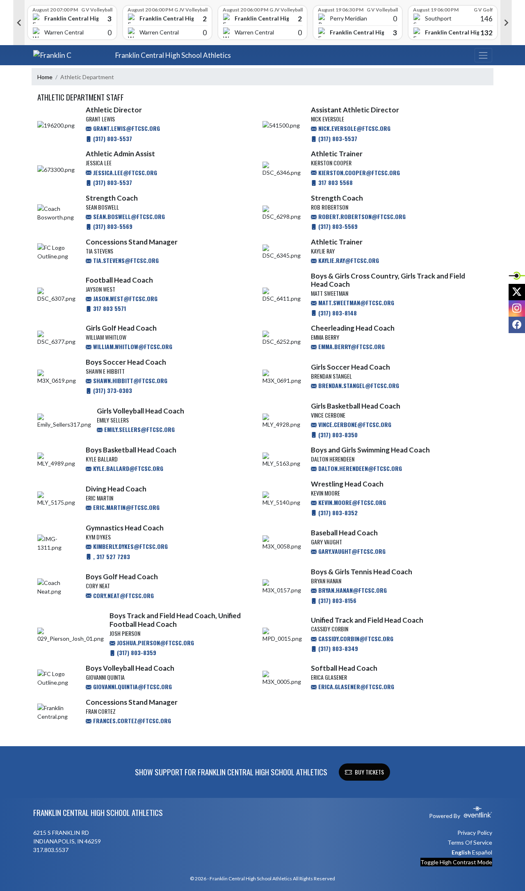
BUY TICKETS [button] (369, 772)
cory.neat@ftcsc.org (122, 595)
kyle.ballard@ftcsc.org (127, 468)
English (461, 852)
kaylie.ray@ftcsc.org (348, 260)
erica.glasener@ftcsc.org (355, 686)
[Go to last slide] (19, 22)
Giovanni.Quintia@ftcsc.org (131, 686)
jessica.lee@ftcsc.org (124, 172)
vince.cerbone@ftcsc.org (354, 424)
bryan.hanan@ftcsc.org (352, 590)
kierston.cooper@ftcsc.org (358, 172)
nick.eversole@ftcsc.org (353, 128)
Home (44, 76)
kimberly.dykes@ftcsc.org (129, 546)
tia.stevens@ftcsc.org (125, 260)
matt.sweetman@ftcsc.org (355, 302)
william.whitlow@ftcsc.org (131, 346)
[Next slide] (506, 22)
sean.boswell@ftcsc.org (128, 216)
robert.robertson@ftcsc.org (361, 216)
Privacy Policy (474, 832)
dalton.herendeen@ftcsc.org (359, 468)
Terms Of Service (469, 842)
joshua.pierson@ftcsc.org (154, 642)
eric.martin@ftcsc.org (125, 507)
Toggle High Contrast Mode (456, 862)
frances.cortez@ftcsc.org (131, 720)
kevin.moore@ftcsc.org (351, 502)
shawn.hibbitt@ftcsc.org (129, 380)
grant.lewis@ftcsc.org (125, 128)
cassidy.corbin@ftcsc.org (355, 638)
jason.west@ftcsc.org (124, 298)
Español (482, 852)
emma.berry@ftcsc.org (351, 346)
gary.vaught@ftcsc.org (351, 551)
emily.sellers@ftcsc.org (139, 429)
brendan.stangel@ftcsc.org (358, 385)
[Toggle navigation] (483, 55)
